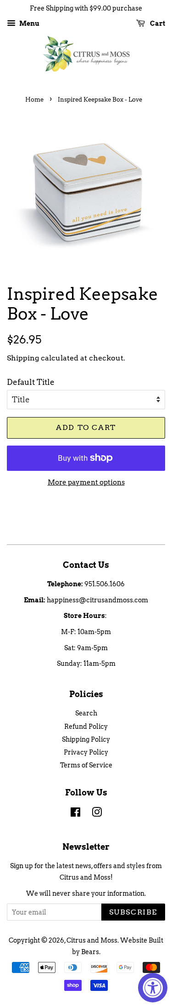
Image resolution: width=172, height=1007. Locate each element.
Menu (28, 23)
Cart (157, 23)
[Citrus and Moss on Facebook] (75, 814)
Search (86, 713)
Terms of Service (86, 765)
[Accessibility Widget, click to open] (152, 987)
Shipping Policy (86, 739)
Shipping (23, 358)
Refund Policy (86, 726)
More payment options (86, 482)
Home (34, 99)
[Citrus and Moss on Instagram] (97, 814)
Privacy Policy (86, 752)
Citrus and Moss (92, 940)
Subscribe (133, 912)
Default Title (31, 382)
